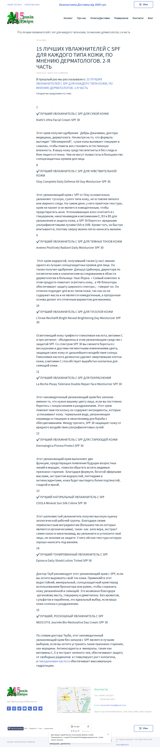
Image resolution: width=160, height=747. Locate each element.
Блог (150, 18)
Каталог (68, 18)
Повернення (121, 18)
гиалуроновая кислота (54, 661)
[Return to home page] (20, 18)
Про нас (81, 18)
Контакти (138, 18)
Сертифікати (122, 744)
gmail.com (120, 705)
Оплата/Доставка (100, 18)
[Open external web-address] (30, 728)
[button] (143, 4)
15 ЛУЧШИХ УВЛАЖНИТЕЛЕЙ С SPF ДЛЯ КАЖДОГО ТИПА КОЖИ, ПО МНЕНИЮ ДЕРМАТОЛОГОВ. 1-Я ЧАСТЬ (74, 83)
